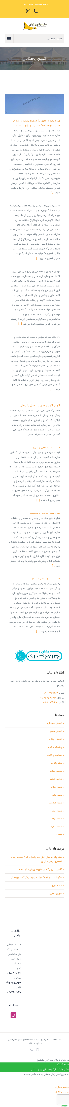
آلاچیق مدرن (56, 731)
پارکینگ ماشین (55, 747)
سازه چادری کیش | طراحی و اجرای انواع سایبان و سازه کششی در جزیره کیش (36, 123)
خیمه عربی (57, 885)
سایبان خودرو (56, 779)
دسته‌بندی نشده (54, 755)
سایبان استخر (56, 771)
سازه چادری (56, 763)
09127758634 (48, 698)
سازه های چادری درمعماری (44, 512)
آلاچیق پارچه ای (54, 723)
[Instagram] (13, 1015)
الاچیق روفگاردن (54, 739)
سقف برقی (57, 795)
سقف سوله (57, 819)
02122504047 (50, 702)
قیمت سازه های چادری (46, 447)
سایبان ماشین (55, 894)
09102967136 (51, 693)
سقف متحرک (56, 827)
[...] (52, 193)
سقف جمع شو (55, 803)
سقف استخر (56, 787)
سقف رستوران (55, 811)
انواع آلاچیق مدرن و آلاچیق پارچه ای (40, 405)
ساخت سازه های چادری (46, 578)
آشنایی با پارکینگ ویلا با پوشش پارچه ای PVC (40, 870)
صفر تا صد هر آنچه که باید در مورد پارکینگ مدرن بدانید (36, 877)
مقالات (59, 835)
